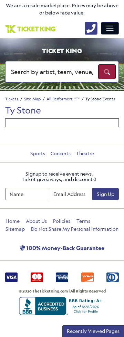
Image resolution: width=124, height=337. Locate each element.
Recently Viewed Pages (93, 331)
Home (13, 221)
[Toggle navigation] (110, 28)
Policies (61, 221)
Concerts (61, 153)
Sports (37, 153)
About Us (36, 221)
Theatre (85, 153)
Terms (83, 221)
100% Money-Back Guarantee (64, 248)
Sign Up (105, 194)
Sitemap (15, 229)
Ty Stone (23, 110)
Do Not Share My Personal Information (74, 229)
